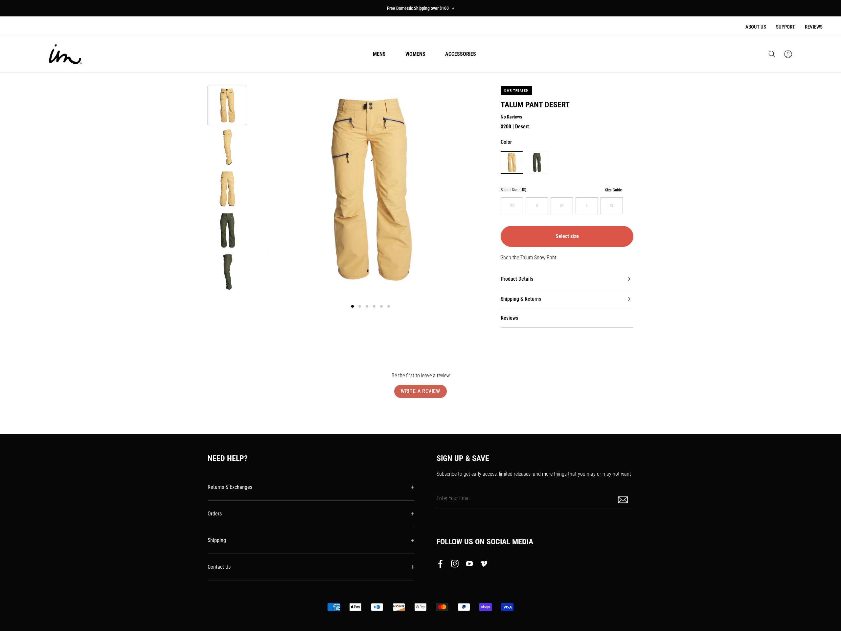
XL (611, 205)
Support (785, 27)
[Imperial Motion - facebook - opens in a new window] (442, 565)
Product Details (517, 279)
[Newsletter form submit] (623, 499)
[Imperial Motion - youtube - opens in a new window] (469, 565)
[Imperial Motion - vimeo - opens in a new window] (484, 565)
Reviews (814, 27)
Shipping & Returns (521, 299)
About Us (755, 27)
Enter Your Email (453, 498)
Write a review (420, 391)
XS (512, 205)
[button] (772, 54)
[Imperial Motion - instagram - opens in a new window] (455, 565)
